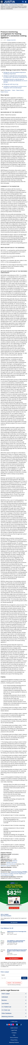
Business (4, 1000)
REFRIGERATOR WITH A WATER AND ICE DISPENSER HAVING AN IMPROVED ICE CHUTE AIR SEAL (15, 81)
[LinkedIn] (7, 1024)
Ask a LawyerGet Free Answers (6, 915)
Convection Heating (13, 4)
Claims (13, 90)
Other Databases (6, 1013)
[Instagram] (13, 1024)
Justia (2, 4)
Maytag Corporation (11, 40)
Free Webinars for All (7, 928)
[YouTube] (9, 1024)
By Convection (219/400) (7, 873)
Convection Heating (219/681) (19, 872)
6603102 (15, 861)
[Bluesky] (17, 1024)
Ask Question (14, 922)
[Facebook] (11, 1024)
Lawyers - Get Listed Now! (14, 982)
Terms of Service (14, 1037)
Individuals (5, 997)
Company (14, 1032)
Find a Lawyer (5, 972)
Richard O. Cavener (5, 865)
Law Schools (5, 1003)
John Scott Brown (10, 864)
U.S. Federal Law (6, 1007)
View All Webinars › (14, 958)
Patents (6, 4)
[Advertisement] (14, 19)
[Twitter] (19, 1024)
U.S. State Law (6, 1010)
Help (14, 1035)
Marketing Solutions (7, 1016)
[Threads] (15, 1024)
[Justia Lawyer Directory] (21, 1024)
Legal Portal (14, 1030)
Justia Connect (14, 1027)
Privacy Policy (14, 1040)
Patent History (20, 90)
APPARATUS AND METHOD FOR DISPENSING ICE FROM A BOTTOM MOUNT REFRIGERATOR (15, 76)
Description (8, 90)
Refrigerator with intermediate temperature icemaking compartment (14, 73)
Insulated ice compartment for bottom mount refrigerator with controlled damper (15, 87)
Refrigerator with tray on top (10, 84)
